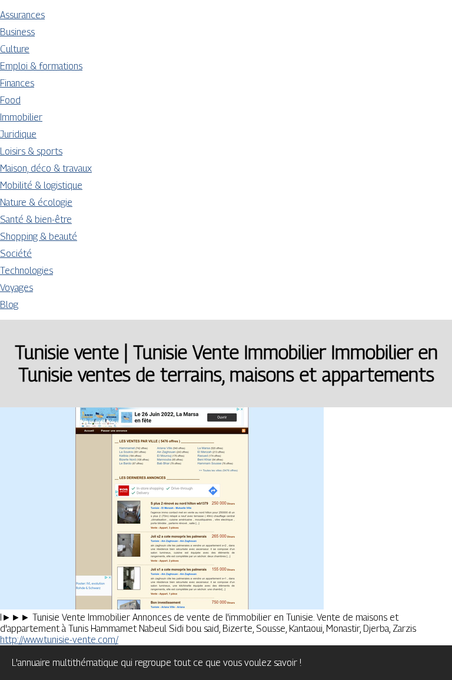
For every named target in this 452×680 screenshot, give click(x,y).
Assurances (22, 15)
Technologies (26, 270)
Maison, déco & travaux (46, 168)
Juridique (18, 134)
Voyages (16, 287)
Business (17, 32)
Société (16, 253)
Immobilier (21, 117)
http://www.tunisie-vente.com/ (59, 639)
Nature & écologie (36, 202)
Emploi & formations (41, 66)
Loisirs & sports (31, 151)
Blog (9, 304)
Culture (14, 49)
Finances (17, 83)
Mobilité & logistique (41, 185)
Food (10, 100)
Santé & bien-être (36, 219)
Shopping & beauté (38, 236)
